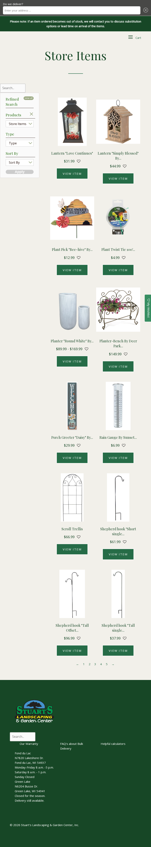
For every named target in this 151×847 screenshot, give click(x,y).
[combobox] (71, 10)
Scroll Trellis (72, 529)
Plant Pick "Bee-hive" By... (72, 249)
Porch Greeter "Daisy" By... (72, 437)
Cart (138, 38)
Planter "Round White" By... (72, 341)
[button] (145, 10)
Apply (20, 172)
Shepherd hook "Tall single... (118, 628)
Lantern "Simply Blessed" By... (118, 156)
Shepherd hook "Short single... (118, 531)
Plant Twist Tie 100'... (118, 249)
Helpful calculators (113, 744)
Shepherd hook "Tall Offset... (72, 628)
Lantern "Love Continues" (72, 153)
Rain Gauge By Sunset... (118, 437)
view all (29, 98)
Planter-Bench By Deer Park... (118, 343)
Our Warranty (29, 744)
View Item (72, 174)
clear (32, 114)
